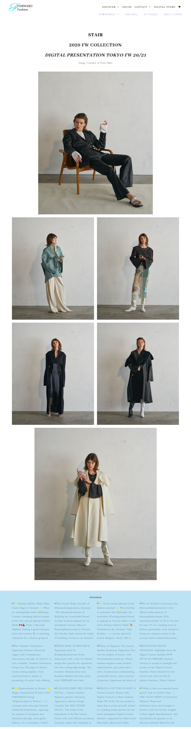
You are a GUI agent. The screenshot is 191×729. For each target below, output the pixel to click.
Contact (141, 7)
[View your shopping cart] (179, 7)
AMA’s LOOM (172, 14)
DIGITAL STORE (164, 7)
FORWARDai (107, 14)
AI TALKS (150, 14)
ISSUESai (131, 14)
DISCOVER (109, 7)
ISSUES (127, 7)
